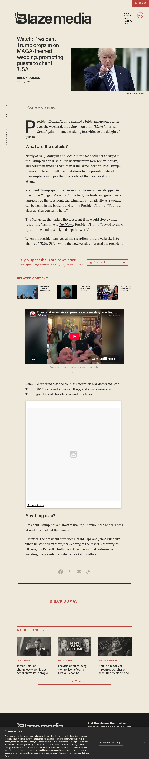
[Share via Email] (79, 571)
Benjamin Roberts (108, 660)
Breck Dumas (28, 78)
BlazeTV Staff (66, 660)
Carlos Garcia (25, 660)
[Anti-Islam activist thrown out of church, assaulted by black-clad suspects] (115, 646)
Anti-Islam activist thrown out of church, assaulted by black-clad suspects (113, 670)
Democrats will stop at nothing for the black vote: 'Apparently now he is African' (126, 289)
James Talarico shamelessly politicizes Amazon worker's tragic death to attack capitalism (32, 670)
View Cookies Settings (110, 743)
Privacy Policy (49, 264)
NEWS (126, 13)
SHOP (126, 24)
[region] (74, 743)
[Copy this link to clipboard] (88, 571)
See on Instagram (35, 505)
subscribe (140, 3)
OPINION (128, 16)
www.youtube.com (74, 372)
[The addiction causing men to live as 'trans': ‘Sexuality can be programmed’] (74, 646)
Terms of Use (62, 264)
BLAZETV (128, 21)
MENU (140, 15)
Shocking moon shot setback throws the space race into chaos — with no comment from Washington (46, 289)
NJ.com (30, 549)
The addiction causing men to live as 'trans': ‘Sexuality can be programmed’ (72, 670)
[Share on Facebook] (60, 571)
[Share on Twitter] (70, 571)
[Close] (144, 742)
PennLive (32, 384)
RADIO (126, 18)
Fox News (66, 224)
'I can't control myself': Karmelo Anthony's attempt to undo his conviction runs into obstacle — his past (86, 289)
